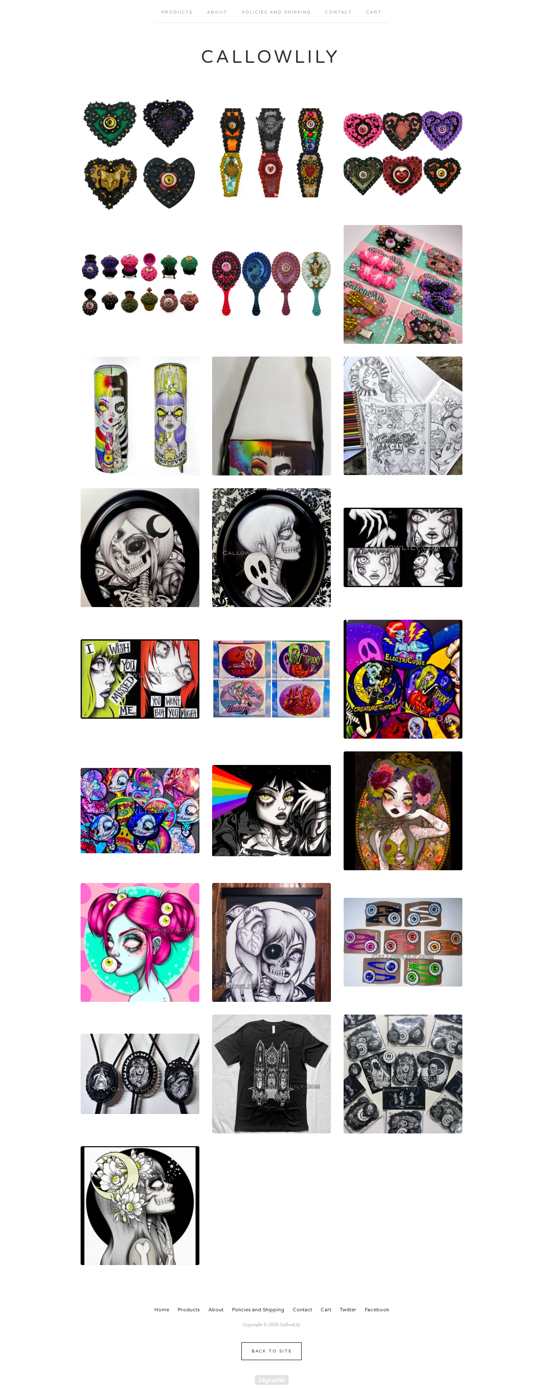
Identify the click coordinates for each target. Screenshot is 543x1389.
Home (161, 1310)
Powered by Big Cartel (271, 1380)
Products (177, 12)
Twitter (348, 1310)
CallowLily (270, 57)
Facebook (377, 1310)
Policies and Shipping (276, 12)
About (217, 12)
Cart (374, 12)
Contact (338, 12)
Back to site (272, 1351)
